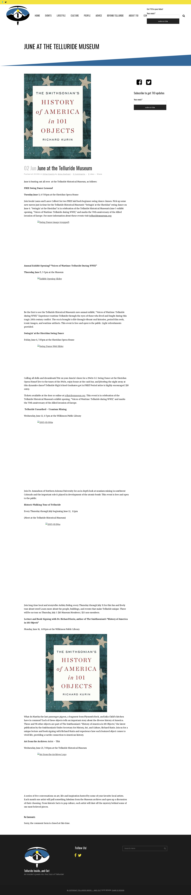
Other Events (49, 174)
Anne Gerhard (64, 174)
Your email (151, 13)
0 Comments (79, 174)
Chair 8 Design (118, 890)
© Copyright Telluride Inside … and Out (84, 890)
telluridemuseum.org (100, 216)
